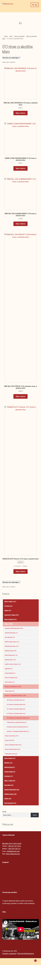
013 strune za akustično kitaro (18, 718)
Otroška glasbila (9, 771)
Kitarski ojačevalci (11, 655)
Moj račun (7, 961)
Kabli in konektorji (10, 619)
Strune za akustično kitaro (15, 695)
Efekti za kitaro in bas (12, 642)
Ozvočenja (8, 776)
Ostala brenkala (10, 673)
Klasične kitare (10, 659)
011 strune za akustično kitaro (16, 709)
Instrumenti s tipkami (11, 615)
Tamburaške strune (11, 754)
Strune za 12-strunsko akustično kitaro (18, 731)
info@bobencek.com (13, 851)
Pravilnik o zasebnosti (9, 954)
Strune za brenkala (19, 36)
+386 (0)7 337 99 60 (14, 846)
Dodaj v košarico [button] (20, 113)
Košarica (31, 960)
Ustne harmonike (10, 803)
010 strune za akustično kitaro (16, 704)
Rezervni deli (10, 682)
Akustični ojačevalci (11, 633)
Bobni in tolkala (10, 601)
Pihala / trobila (9, 780)
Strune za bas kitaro (11, 736)
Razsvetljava (8, 785)
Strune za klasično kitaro (12, 749)
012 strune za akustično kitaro (16, 713)
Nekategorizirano (20, 18)
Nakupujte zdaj (20, 24)
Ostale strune (9, 691)
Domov (6, 36)
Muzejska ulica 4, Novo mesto (11, 843)
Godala (7, 610)
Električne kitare (10, 650)
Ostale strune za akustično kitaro (16, 722)
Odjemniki (8, 668)
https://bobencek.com (13, 854)
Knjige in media (9, 758)
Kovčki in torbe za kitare (13, 664)
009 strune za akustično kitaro (16, 700)
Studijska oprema (10, 794)
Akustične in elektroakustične (14, 628)
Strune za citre (9, 740)
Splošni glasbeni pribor (11, 789)
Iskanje (4, 811)
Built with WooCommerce (26, 954)
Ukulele (7, 798)
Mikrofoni (8, 762)
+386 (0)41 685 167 (14, 849)
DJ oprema (8, 606)
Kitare (11, 36)
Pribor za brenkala (11, 677)
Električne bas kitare (12, 646)
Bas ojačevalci (10, 637)
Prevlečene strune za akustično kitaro (17, 727)
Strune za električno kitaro (13, 745)
